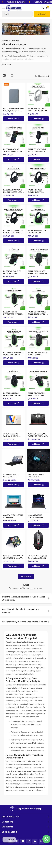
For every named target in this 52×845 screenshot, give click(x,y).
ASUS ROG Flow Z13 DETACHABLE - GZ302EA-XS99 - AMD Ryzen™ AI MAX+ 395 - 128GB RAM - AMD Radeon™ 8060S (12, 475)
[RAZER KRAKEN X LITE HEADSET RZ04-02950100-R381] (38, 216)
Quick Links (7, 826)
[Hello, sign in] (43, 8)
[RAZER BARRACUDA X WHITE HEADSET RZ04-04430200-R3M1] (38, 94)
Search (43, 14)
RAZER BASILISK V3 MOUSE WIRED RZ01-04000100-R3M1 (12, 394)
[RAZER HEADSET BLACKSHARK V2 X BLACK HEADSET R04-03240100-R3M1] (38, 176)
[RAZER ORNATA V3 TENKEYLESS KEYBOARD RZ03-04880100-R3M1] (13, 135)
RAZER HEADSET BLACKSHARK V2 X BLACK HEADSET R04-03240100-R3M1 (37, 191)
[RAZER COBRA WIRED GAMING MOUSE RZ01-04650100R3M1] (38, 298)
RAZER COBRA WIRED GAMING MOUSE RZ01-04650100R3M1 (37, 313)
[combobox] (17, 14)
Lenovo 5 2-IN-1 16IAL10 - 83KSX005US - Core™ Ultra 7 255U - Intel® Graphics (13, 557)
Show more (6, 64)
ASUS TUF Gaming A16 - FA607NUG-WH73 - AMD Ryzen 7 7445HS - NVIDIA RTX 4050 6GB (38, 435)
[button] (4, 8)
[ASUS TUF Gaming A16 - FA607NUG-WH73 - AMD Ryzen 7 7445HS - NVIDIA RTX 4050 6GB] (38, 420)
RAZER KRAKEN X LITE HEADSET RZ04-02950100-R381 (37, 231)
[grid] (5, 75)
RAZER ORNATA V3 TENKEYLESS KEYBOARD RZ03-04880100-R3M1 (13, 150)
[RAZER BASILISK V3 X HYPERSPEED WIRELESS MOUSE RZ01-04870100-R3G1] (38, 257)
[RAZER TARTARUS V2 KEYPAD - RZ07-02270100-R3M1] (13, 257)
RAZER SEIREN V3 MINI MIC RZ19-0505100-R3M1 (37, 150)
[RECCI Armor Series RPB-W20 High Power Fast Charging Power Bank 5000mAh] (13, 94)
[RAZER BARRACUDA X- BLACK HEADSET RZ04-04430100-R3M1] (13, 176)
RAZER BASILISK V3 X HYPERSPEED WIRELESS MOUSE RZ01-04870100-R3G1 (38, 272)
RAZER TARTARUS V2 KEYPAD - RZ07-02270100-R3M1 (12, 272)
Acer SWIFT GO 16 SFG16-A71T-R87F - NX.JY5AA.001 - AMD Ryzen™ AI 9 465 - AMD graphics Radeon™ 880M (13, 516)
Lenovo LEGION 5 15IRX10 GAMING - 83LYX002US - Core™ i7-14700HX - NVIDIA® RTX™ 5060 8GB (38, 516)
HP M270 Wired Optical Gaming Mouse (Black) (37, 557)
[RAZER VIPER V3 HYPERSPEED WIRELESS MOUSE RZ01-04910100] (13, 298)
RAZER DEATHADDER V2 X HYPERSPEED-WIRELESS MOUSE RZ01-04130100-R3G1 (38, 353)
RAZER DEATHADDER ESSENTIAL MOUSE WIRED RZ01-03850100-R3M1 (37, 394)
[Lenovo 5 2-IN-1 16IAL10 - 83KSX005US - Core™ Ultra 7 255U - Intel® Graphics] (13, 542)
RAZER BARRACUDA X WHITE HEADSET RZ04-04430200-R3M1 (38, 109)
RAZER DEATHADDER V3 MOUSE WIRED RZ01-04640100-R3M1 (13, 353)
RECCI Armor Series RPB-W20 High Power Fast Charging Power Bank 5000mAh (13, 109)
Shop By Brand (9, 831)
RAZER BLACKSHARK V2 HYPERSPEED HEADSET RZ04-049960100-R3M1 (13, 231)
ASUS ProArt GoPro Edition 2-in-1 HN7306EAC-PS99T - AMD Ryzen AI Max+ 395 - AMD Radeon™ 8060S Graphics (38, 475)
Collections (7, 821)
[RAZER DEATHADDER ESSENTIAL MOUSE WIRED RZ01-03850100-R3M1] (38, 379)
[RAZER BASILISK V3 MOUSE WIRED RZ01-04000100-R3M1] (13, 379)
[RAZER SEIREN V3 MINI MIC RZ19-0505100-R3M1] (38, 135)
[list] (12, 75)
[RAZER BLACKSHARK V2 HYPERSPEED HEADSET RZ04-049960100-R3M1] (13, 216)
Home (6, 27)
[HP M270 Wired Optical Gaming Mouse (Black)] (38, 542)
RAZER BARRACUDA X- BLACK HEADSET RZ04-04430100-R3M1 (13, 191)
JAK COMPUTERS (11, 816)
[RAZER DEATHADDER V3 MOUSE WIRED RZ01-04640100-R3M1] (13, 338)
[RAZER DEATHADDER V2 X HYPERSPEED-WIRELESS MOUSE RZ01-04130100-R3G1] (38, 338)
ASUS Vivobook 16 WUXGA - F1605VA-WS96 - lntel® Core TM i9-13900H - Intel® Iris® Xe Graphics (13, 435)
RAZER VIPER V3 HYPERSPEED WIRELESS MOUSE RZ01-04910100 (13, 313)
